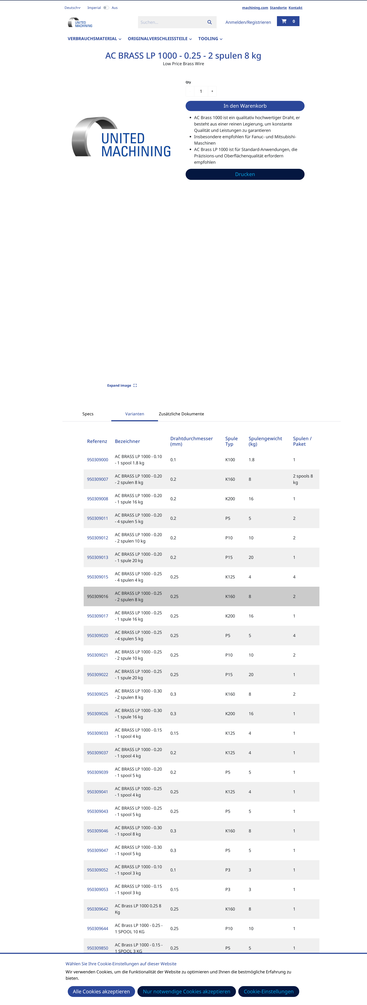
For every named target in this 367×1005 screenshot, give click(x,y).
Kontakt (295, 7)
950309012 (97, 538)
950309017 (97, 616)
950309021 (97, 655)
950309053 (97, 889)
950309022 (97, 674)
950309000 (97, 459)
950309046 (97, 831)
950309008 (97, 499)
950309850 (97, 948)
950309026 (97, 713)
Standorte (278, 7)
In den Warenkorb (245, 105)
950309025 (97, 694)
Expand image (119, 385)
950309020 (97, 635)
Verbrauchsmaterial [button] (92, 38)
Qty (188, 82)
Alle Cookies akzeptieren (101, 991)
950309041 (97, 792)
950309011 (97, 518)
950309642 (97, 909)
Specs (87, 414)
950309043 (97, 811)
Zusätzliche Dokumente (181, 414)
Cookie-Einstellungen (269, 991)
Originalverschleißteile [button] (158, 38)
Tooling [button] (208, 38)
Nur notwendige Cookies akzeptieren (186, 991)
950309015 (97, 577)
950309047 (97, 850)
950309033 (97, 733)
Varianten (134, 414)
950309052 (97, 870)
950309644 (97, 928)
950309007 (97, 479)
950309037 (97, 753)
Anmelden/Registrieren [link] (248, 22)
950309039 (97, 772)
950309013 (97, 557)
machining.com (255, 7)
